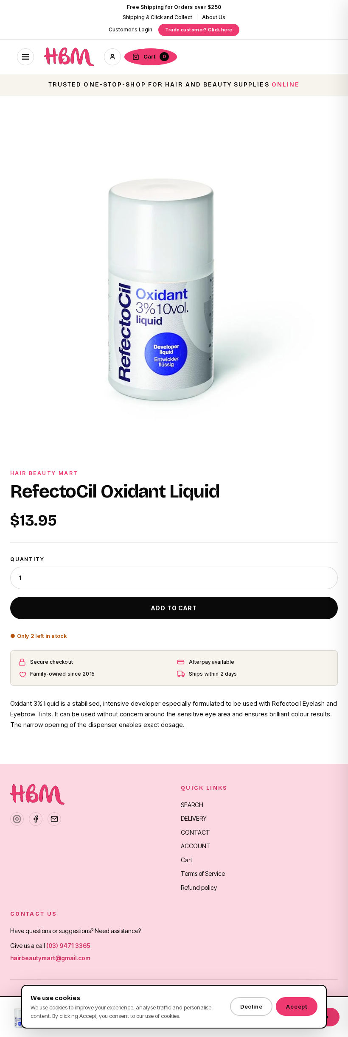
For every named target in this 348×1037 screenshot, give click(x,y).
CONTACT (195, 832)
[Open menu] (25, 56)
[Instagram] (17, 819)
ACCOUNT (195, 846)
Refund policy (199, 887)
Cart (186, 860)
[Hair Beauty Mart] (69, 57)
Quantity (27, 559)
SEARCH (192, 804)
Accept (296, 1006)
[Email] (54, 819)
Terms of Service (203, 873)
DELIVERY (194, 818)
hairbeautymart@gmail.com (50, 958)
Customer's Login (130, 29)
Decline (251, 1006)
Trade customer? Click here (198, 30)
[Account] (112, 56)
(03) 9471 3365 (68, 945)
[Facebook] (35, 819)
